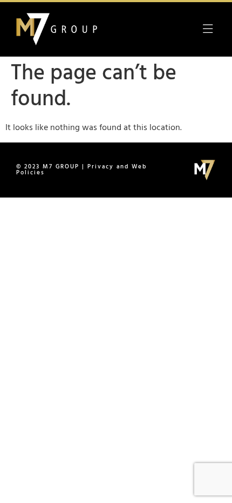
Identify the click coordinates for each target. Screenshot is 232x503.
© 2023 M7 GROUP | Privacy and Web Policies (81, 170)
